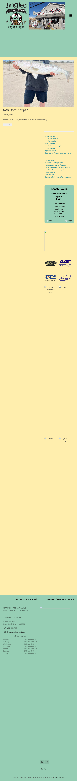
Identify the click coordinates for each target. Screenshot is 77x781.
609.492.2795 (12, 628)
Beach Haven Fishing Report (55, 146)
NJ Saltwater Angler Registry (55, 165)
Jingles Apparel (52, 138)
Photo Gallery (50, 148)
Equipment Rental (51, 143)
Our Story (44, 769)
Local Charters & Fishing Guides (56, 170)
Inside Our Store (51, 136)
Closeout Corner (53, 141)
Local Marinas (50, 172)
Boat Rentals (49, 174)
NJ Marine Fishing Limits (54, 162)
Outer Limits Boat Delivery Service (57, 167)
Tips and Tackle (50, 150)
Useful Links (49, 160)
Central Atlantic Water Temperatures (58, 177)
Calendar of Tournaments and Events (58, 153)
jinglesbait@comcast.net (16, 632)
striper (10, 125)
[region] (59, 241)
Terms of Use (60, 777)
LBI (5, 125)
